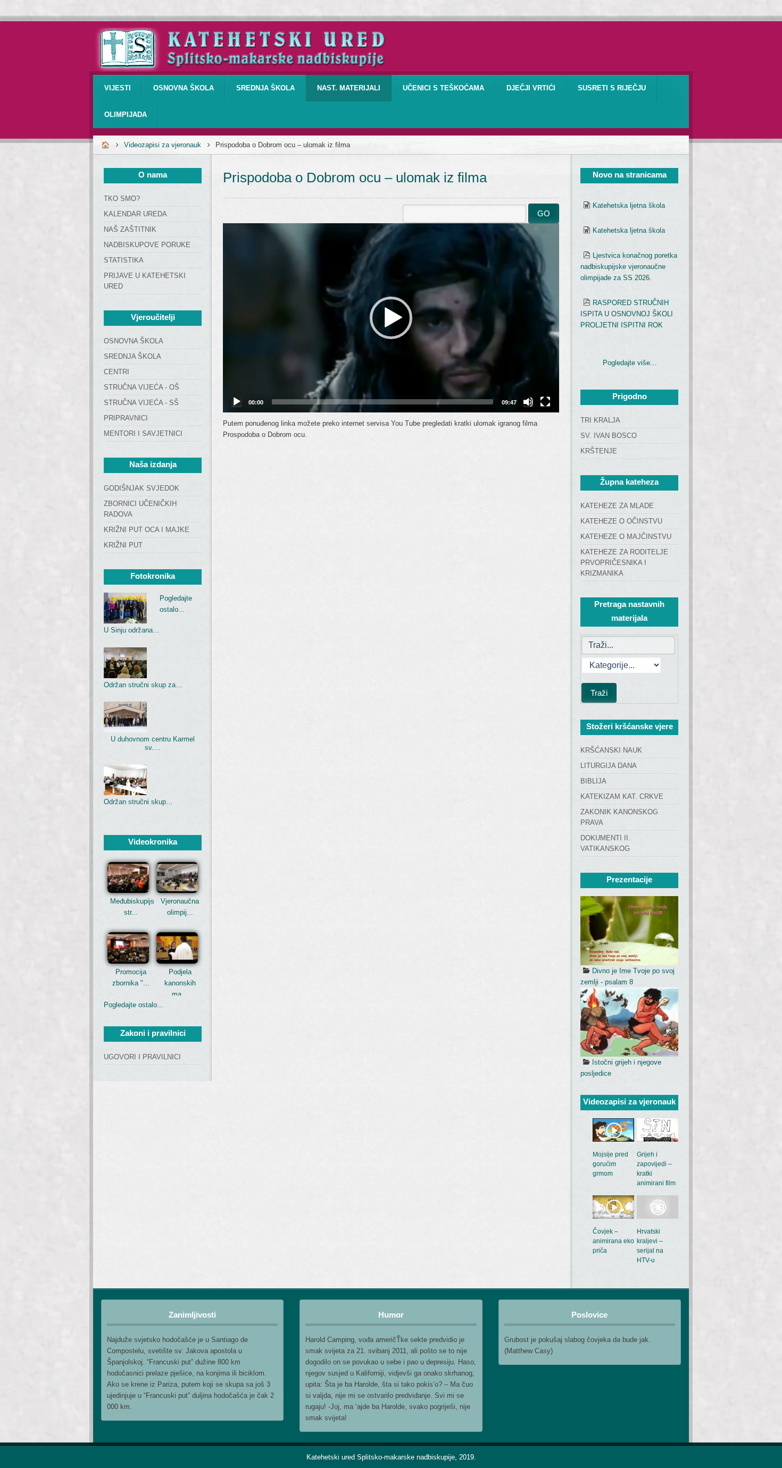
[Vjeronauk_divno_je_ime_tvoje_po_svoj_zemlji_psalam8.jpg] (629, 930)
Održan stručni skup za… (143, 685)
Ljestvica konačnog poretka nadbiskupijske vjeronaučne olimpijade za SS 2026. (628, 266)
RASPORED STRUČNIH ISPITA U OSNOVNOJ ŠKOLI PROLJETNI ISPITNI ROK (626, 314)
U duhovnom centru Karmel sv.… (153, 743)
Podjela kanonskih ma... (180, 983)
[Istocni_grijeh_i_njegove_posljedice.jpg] (629, 1022)
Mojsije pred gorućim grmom (610, 1164)
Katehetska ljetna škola (629, 205)
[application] (391, 317)
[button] (391, 318)
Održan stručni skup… (138, 802)
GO (543, 213)
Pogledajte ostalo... (133, 1005)
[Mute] (528, 401)
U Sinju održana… (132, 630)
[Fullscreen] (545, 401)
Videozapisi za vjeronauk (162, 145)
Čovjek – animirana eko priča (613, 1241)
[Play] (236, 401)
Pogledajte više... (629, 363)
